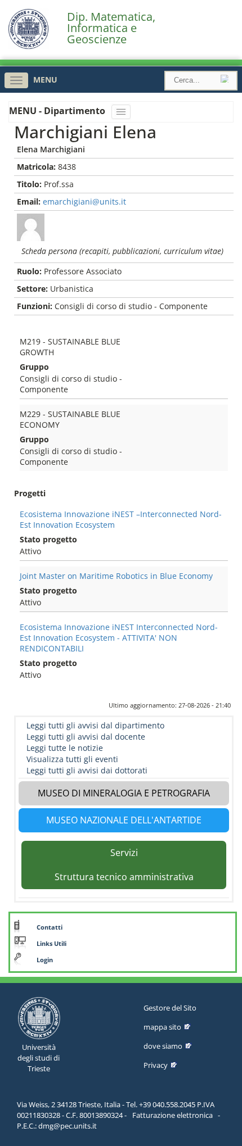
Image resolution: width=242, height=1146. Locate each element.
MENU (45, 79)
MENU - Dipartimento (58, 111)
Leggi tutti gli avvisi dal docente (85, 736)
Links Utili (51, 944)
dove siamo (163, 1046)
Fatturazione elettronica (172, 1115)
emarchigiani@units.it (84, 201)
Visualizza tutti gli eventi (72, 759)
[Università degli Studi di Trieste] (28, 46)
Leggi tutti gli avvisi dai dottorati (86, 770)
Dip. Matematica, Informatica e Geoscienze (111, 28)
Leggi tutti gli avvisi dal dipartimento (95, 725)
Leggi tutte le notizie (64, 747)
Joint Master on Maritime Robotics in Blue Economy (116, 575)
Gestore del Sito (170, 1008)
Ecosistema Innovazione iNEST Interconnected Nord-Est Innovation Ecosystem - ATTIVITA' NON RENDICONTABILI (119, 638)
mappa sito (162, 1027)
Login (45, 960)
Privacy (156, 1065)
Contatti (49, 927)
